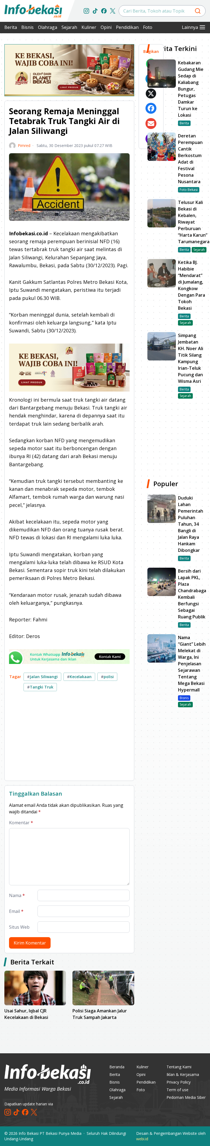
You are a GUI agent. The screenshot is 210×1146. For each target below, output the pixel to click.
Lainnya (190, 27)
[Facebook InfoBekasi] (104, 11)
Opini (106, 27)
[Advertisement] (69, 738)
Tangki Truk (40, 687)
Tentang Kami (179, 1066)
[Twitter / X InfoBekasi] (112, 11)
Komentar (21, 823)
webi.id (142, 1138)
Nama (17, 895)
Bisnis (27, 27)
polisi (107, 676)
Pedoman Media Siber (186, 1097)
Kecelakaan (79, 676)
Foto (147, 27)
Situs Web (19, 927)
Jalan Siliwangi (42, 676)
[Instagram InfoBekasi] (86, 11)
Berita (10, 27)
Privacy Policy (179, 1082)
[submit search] (197, 11)
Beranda (116, 1066)
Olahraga (47, 27)
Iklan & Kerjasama (183, 1074)
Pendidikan (127, 27)
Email (16, 911)
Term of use (177, 1089)
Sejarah (69, 27)
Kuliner (88, 27)
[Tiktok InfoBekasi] (95, 11)
